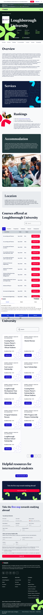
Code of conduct (31, 589)
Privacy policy (32, 611)
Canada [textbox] (17, 525)
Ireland (3, 586)
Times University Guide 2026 (24, 118)
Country (4, 542)
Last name (18, 518)
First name (5, 518)
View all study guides (21, 475)
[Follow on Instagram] (14, 573)
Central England (15, 37)
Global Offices (31, 584)
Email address (5, 523)
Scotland (4, 584)
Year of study (31, 523)
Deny (8, 315)
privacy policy (19, 547)
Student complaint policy (33, 595)
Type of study (5, 528)
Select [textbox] (30, 525)
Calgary (20, 6)
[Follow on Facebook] (7, 573)
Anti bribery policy (32, 586)
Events (16, 586)
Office (17, 542)
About (29, 580)
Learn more (8, 355)
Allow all (35, 315)
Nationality (18, 523)
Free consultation (21, 490)
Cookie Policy (38, 611)
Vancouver (26, 6)
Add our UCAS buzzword (19, 4)
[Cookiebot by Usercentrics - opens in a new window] (34, 299)
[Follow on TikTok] (17, 573)
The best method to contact (27, 537)
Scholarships (18, 584)
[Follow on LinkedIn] (3, 573)
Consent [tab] (7, 301)
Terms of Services (25, 611)
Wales (3, 582)
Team (29, 582)
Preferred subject (25, 528)
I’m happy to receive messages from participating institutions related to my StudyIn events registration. (22, 552)
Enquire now (35, 236)
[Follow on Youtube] (10, 573)
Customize (21, 315)
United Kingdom (5, 580)
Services (17, 582)
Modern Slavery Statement (34, 593)
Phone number (32, 518)
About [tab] (35, 301)
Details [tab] (21, 301)
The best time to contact (7, 537)
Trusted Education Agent (33, 597)
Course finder (18, 580)
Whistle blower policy (32, 591)
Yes (32, 1)
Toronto (17, 6)
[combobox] (30, 521)
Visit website (27, 37)
